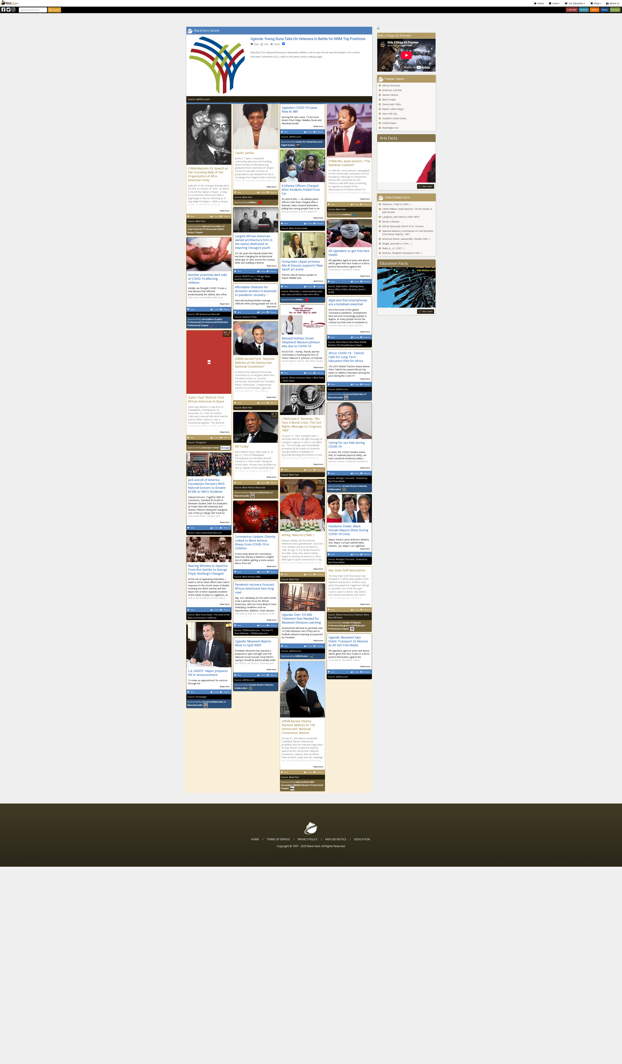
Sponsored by (206, 229)
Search (56, 9)
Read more (225, 210)
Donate (615, 9)
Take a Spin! (427, 186)
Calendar (571, 9)
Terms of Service (278, 839)
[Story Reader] (406, 28)
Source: (196, 221)
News (605, 9)
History (583, 9)
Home (540, 3)
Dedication (362, 839)
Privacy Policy (307, 839)
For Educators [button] (576, 3)
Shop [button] (596, 3)
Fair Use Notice (335, 839)
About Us (614, 3)
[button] (16, 1060)
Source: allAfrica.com (199, 99)
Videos (594, 9)
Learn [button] (555, 3)
